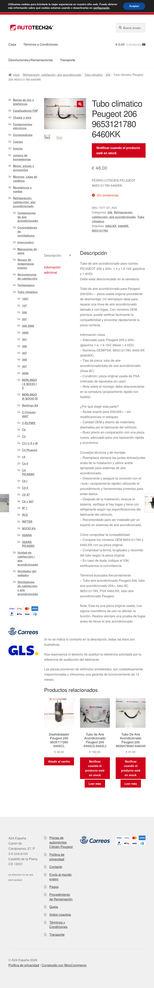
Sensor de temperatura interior (25, 264)
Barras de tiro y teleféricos (23, 102)
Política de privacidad (56, 856)
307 (24, 353)
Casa (12, 44)
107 (24, 305)
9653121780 (100, 230)
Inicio (16, 75)
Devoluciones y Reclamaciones (30, 60)
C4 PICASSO (28, 472)
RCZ (25, 515)
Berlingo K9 (30, 405)
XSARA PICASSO (28, 544)
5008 (25, 373)
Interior (18, 148)
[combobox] (131, 28)
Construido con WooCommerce (64, 965)
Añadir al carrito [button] (59, 761)
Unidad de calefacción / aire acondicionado (27, 558)
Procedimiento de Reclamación (61, 896)
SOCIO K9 (28, 528)
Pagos (54, 886)
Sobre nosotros (60, 914)
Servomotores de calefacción (27, 276)
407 (24, 366)
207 (24, 319)
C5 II (25, 488)
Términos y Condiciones (40, 44)
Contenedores (22, 135)
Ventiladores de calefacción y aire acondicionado (27, 588)
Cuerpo (18, 142)
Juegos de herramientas (22, 157)
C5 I (24, 481)
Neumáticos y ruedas (22, 189)
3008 (25, 332)
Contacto (55, 866)
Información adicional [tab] (52, 270)
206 (108, 75)
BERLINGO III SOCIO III (29, 396)
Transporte (67, 60)
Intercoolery (25, 242)
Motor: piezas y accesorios (23, 168)
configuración (101, 8)
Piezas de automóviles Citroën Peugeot (61, 842)
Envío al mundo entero (60, 876)
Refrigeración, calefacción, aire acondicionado (52, 75)
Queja (53, 906)
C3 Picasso (29, 450)
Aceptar (134, 6)
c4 (23, 457)
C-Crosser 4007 (29, 414)
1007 (25, 299)
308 (24, 359)
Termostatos (25, 285)
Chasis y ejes (22, 117)
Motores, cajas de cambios (25, 179)
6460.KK (111, 226)
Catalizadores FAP (25, 111)
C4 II (25, 463)
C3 (24, 436)
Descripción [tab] (52, 255)
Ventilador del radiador (26, 573)
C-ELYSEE (28, 423)
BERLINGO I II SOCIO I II (29, 384)
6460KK (123, 226)
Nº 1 (24, 508)
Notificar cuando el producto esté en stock (118, 150)
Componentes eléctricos (22, 126)
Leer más (95, 784)
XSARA (27, 535)
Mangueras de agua (27, 251)
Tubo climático (93, 75)
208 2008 (28, 326)
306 (24, 346)
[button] (80, 104)
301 (24, 339)
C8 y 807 (28, 501)
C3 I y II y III (30, 443)
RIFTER (27, 522)
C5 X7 (26, 494)
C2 (24, 429)
